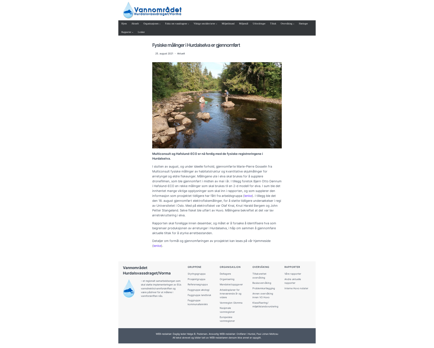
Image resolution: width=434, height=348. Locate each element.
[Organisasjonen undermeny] (160, 23)
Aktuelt (181, 53)
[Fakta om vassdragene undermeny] (188, 23)
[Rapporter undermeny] (132, 32)
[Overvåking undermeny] (293, 23)
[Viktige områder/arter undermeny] (216, 23)
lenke (248, 196)
